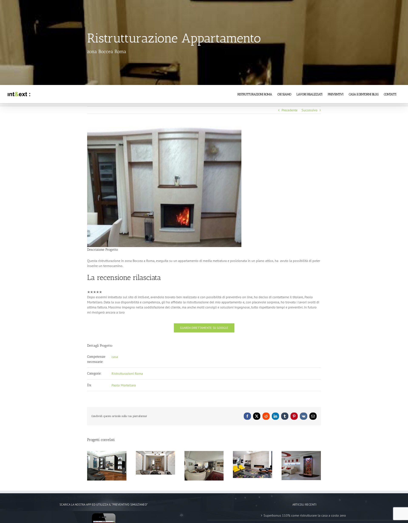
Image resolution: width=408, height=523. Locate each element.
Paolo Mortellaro (124, 385)
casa (115, 357)
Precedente (290, 110)
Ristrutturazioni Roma (127, 373)
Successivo (309, 110)
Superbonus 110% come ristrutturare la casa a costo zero (305, 515)
